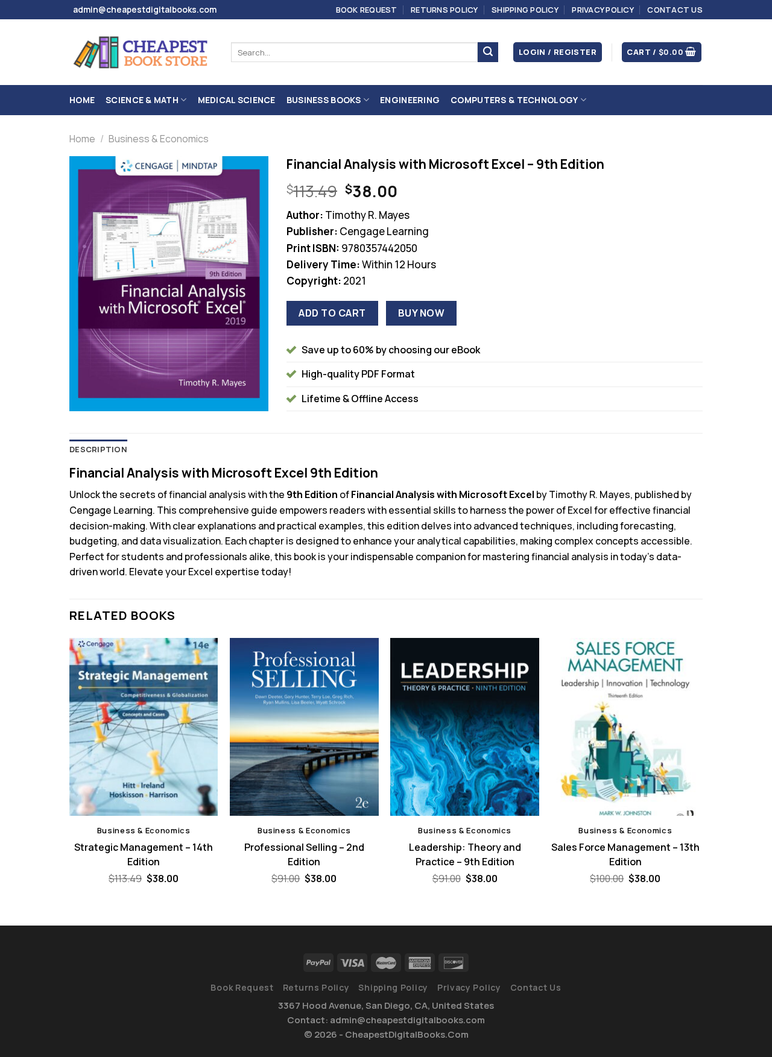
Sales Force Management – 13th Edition (625, 854)
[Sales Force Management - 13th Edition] (625, 727)
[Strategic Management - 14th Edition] (143, 727)
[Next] (699, 772)
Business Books (323, 100)
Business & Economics (159, 138)
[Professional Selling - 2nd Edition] (304, 727)
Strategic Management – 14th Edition (143, 854)
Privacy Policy (603, 9)
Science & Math (142, 100)
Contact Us (675, 9)
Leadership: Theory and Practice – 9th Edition (465, 854)
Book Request (366, 9)
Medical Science (237, 100)
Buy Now (421, 313)
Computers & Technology (514, 100)
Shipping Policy (525, 9)
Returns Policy (444, 9)
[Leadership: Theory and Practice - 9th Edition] (464, 727)
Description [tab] (98, 449)
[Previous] (70, 772)
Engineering (410, 100)
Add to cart (332, 313)
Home (82, 100)
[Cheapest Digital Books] (141, 52)
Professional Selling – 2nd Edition (304, 854)
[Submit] (488, 52)
